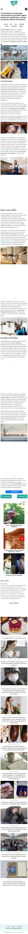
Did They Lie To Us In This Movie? (14, 575)
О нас (8, 926)
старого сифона (5, 151)
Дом (11, 24)
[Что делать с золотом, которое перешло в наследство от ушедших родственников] (14, 790)
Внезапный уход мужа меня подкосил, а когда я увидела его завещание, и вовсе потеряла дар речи (14, 829)
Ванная (6, 24)
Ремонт (7, 26)
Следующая (21, 496)
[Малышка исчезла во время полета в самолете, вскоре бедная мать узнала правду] (14, 842)
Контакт (13, 926)
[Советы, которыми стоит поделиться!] (14, 3)
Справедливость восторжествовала (14, 715)
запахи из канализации (13, 112)
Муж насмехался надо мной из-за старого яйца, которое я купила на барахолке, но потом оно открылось (14, 883)
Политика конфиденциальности (14, 928)
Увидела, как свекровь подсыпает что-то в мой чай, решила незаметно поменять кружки (14, 663)
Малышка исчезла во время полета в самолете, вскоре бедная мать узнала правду (14, 856)
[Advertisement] (14, 191)
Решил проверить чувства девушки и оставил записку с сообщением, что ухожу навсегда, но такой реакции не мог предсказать (14, 776)
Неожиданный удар (14, 825)
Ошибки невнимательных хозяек (14, 636)
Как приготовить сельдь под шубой (14, 638)
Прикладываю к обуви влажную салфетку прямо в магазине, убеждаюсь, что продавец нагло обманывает (14, 748)
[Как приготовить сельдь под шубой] (14, 626)
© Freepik (14, 79)
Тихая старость (14, 687)
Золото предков (14, 800)
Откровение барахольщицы (14, 880)
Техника (21, 26)
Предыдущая (7, 496)
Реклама (19, 926)
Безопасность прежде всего (14, 852)
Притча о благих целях (14, 660)
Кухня (15, 24)
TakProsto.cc (7, 932)
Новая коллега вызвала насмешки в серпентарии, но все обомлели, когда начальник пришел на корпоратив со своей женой (14, 720)
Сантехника (14, 26)
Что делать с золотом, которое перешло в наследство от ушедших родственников (14, 803)
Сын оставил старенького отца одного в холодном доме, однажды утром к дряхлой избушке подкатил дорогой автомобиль (14, 691)
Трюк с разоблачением (14, 744)
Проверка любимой (14, 771)
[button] (1, 44)
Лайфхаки (21, 24)
